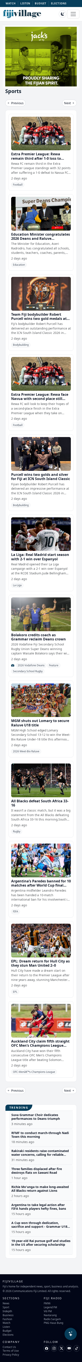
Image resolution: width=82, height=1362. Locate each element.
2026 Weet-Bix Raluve (26, 751)
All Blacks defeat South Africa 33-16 (39, 803)
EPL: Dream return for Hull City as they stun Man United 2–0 (40, 963)
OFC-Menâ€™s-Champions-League (34, 1072)
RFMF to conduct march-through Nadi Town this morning (40, 1135)
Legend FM (50, 1307)
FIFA (15, 911)
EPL (15, 992)
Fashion (7, 1319)
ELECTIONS (58, 3)
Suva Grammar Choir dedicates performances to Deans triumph (35, 1117)
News (6, 1303)
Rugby (16, 831)
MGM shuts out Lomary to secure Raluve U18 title (40, 722)
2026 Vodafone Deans (31, 665)
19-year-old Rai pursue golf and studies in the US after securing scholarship (40, 1243)
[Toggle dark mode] (62, 14)
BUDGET (41, 3)
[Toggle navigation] (73, 14)
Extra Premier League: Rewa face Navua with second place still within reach (39, 398)
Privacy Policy (11, 1354)
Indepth (7, 1311)
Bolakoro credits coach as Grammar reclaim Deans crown (38, 637)
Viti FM (48, 1311)
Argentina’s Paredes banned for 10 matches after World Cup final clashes (41, 885)
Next (68, 103)
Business (8, 1315)
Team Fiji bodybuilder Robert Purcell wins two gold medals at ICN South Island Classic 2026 (39, 318)
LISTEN (25, 3)
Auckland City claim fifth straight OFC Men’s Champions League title (40, 1045)
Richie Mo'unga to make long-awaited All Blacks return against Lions (40, 1189)
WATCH (11, 3)
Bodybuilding (21, 345)
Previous (17, 103)
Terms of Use (11, 1350)
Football (18, 184)
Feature (53, 665)
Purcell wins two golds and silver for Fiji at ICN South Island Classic (40, 476)
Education (19, 265)
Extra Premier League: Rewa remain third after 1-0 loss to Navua (36, 158)
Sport (6, 1307)
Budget (7, 1330)
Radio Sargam (52, 1319)
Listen (6, 1326)
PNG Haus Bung (53, 1322)
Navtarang (50, 1315)
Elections (8, 1334)
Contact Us (9, 1347)
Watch (6, 1322)
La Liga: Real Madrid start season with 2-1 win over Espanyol (40, 556)
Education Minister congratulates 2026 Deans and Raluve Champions (40, 238)
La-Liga (17, 585)
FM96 (47, 1303)
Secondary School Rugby (28, 671)
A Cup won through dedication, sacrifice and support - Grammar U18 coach (39, 1226)
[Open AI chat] (71, 1334)
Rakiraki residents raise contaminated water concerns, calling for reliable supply (40, 1154)
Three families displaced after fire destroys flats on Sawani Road (36, 1171)
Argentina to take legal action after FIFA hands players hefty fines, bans (38, 1207)
